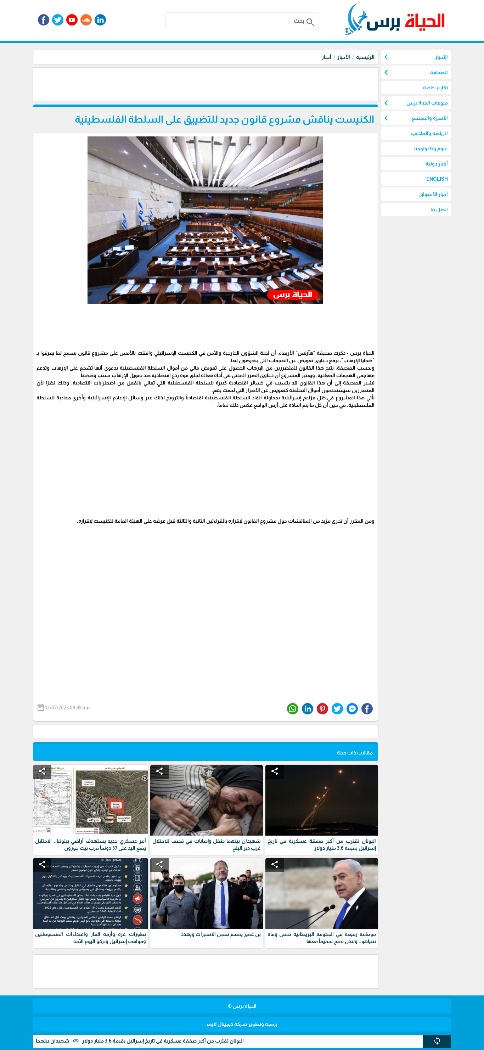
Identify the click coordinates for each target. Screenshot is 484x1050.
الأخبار (343, 57)
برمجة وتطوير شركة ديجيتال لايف (242, 1024)
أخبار (326, 57)
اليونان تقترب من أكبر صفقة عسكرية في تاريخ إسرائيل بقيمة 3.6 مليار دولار (190, 1041)
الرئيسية (365, 57)
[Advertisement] (249, 84)
